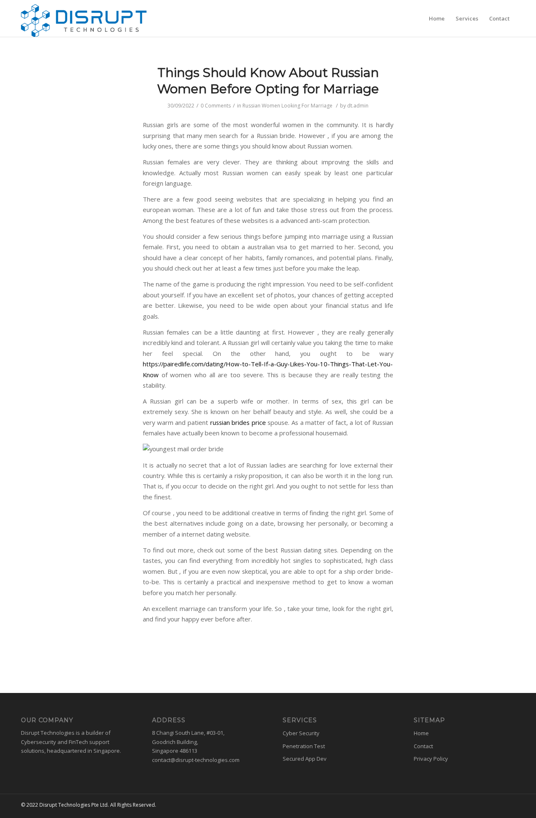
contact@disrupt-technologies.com (196, 760)
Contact (423, 746)
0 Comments (216, 105)
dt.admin (357, 105)
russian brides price (238, 422)
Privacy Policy (431, 758)
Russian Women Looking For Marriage (287, 105)
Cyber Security (301, 733)
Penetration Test (304, 746)
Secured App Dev (305, 758)
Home (421, 733)
